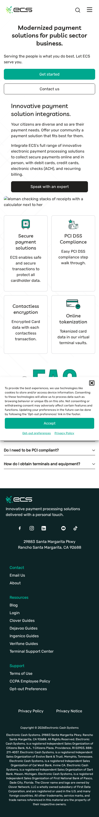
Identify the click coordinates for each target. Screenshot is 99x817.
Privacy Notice (69, 711)
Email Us (17, 575)
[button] (91, 382)
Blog (14, 605)
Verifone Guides (24, 643)
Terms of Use (21, 673)
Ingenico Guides (24, 636)
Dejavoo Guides (23, 628)
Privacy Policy (64, 433)
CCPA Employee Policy (30, 681)
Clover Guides (22, 620)
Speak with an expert (50, 186)
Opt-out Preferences (28, 689)
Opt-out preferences (36, 433)
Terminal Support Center (32, 651)
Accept (50, 423)
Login (15, 613)
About (15, 583)
